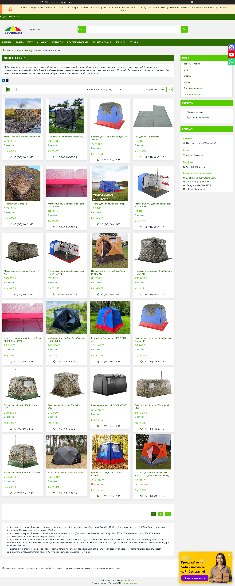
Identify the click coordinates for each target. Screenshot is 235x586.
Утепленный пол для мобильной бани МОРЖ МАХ (153, 205)
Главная (6, 42)
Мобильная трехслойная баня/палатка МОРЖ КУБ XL (66, 339)
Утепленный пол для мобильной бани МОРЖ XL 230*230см (22, 339)
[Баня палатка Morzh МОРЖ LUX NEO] (22, 451)
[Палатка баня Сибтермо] (22, 183)
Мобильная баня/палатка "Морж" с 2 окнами (108, 474)
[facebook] (3, 81)
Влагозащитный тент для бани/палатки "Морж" (110, 138)
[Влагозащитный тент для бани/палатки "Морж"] (110, 116)
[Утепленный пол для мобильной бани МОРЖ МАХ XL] (66, 250)
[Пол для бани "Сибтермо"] (153, 116)
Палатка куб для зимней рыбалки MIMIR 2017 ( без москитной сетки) (152, 474)
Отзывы (134, 42)
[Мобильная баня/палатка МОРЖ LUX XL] (110, 317)
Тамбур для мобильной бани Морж (108, 203)
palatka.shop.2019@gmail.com (201, 177)
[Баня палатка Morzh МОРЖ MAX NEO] (110, 384)
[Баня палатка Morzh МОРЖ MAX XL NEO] (153, 384)
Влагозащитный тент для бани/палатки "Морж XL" (153, 339)
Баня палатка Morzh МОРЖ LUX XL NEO (21, 407)
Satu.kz (131, 580)
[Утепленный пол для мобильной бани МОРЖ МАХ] (153, 183)
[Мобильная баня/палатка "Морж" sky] (66, 116)
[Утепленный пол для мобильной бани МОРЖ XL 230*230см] (22, 317)
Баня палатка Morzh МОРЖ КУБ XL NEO (65, 407)
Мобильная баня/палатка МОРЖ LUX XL (109, 339)
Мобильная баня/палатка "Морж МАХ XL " (22, 272)
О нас (44, 42)
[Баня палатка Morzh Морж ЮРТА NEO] (66, 451)
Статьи (187, 81)
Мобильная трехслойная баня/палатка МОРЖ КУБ (153, 272)
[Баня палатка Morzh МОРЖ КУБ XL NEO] (66, 384)
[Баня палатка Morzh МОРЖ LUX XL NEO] (22, 384)
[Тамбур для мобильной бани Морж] (110, 183)
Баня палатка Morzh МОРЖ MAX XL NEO (152, 407)
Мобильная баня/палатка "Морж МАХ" (22, 136)
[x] (7, 81)
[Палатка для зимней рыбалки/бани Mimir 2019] (110, 250)
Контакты (57, 42)
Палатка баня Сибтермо (15, 203)
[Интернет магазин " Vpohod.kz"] (13, 29)
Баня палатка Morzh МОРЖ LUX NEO (22, 472)
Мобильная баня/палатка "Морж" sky (65, 136)
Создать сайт (57, 2)
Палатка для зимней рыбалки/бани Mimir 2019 (108, 272)
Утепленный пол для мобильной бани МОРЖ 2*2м (66, 205)
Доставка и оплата (77, 42)
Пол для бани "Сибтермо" (147, 136)
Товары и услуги (25, 42)
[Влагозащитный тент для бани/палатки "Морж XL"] (153, 317)
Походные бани (33, 50)
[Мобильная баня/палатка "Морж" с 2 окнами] (110, 451)
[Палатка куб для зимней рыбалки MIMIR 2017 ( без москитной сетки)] (153, 451)
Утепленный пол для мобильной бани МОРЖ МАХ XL (66, 272)
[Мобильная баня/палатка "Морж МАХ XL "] (22, 250)
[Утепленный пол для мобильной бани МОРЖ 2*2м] (66, 183)
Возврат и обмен (102, 42)
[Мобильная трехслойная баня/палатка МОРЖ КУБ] (153, 250)
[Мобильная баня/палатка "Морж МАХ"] (22, 116)
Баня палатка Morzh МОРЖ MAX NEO (109, 405)
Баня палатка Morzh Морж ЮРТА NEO (66, 472)
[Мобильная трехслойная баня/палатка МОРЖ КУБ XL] (66, 317)
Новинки (120, 42)
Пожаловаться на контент (131, 583)
